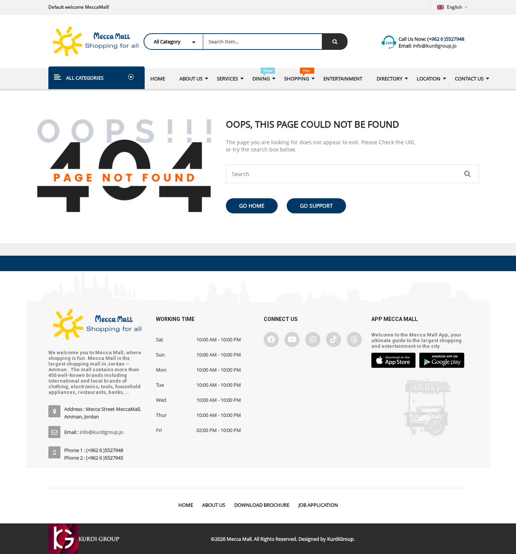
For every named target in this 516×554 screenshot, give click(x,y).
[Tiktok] (333, 339)
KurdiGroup (340, 538)
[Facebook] (271, 339)
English (454, 7)
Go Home (251, 205)
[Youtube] (292, 339)
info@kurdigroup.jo (434, 45)
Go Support (316, 205)
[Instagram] (312, 339)
